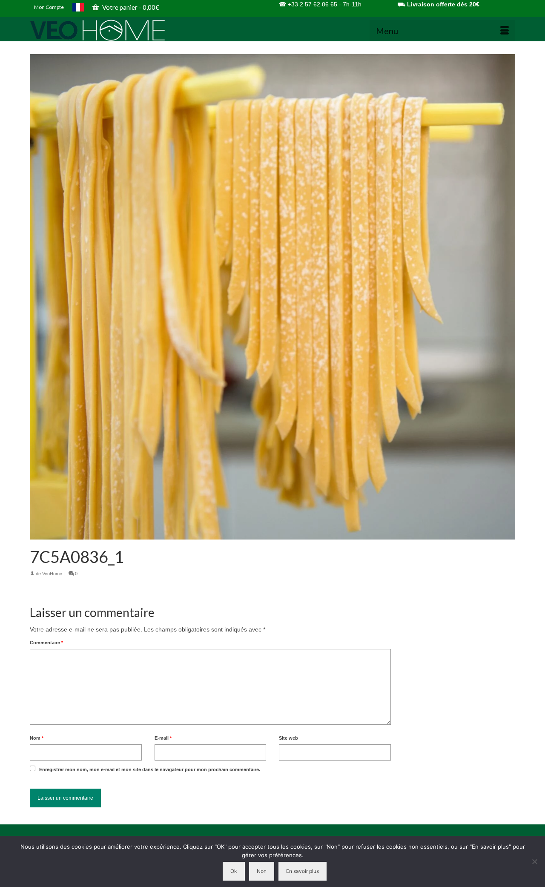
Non (262, 871)
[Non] (534, 861)
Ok (233, 871)
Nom (36, 738)
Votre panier (130, 7)
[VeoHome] (106, 30)
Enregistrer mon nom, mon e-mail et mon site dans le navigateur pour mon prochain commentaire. (149, 769)
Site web (288, 738)
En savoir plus (302, 871)
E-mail (163, 738)
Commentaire (46, 642)
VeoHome (52, 573)
